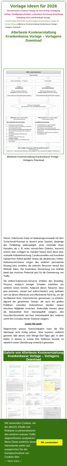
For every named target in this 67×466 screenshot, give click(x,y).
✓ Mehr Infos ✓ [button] (13, 461)
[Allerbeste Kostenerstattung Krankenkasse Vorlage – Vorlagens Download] (33, 153)
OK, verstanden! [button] (49, 442)
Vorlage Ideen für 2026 (33, 6)
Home (7, 21)
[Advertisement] (33, 56)
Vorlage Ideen (15, 21)
